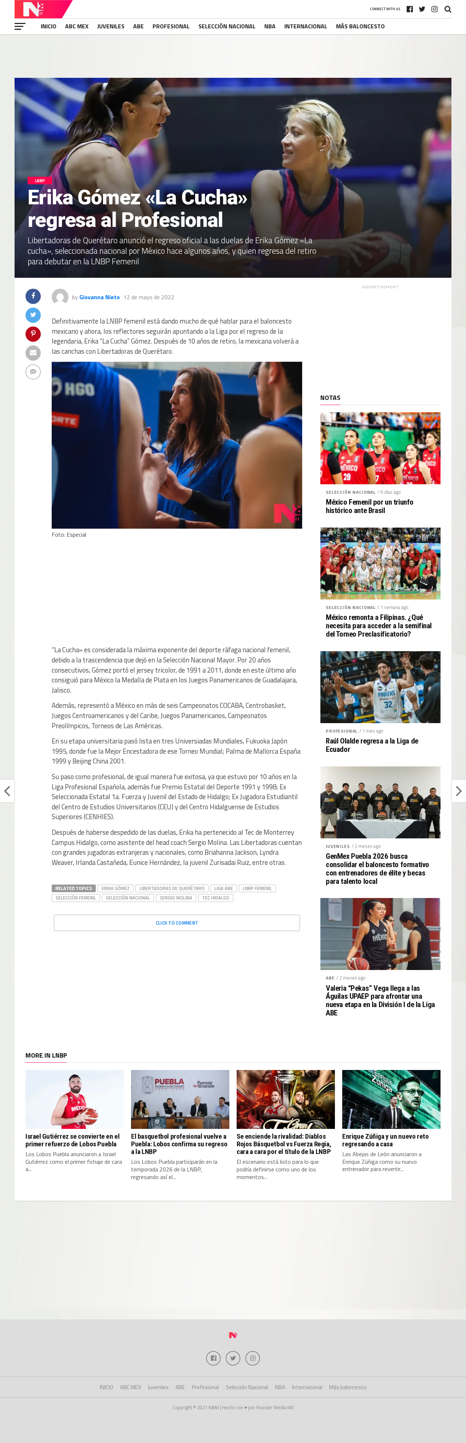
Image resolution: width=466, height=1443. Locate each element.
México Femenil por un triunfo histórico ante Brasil (370, 506)
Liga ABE (223, 888)
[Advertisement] (233, 56)
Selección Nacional (227, 26)
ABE (138, 26)
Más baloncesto (360, 26)
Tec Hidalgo (215, 897)
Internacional (305, 26)
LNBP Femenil (257, 888)
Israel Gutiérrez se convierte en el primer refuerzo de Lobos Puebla (72, 1140)
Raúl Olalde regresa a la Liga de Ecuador (372, 745)
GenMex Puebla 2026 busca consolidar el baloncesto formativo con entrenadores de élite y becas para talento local (377, 869)
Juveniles (111, 26)
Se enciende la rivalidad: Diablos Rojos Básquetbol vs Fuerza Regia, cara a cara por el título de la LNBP (284, 1144)
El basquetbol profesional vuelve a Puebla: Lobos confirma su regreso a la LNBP (179, 1144)
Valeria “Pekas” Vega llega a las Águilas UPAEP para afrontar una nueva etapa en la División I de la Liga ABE (380, 1001)
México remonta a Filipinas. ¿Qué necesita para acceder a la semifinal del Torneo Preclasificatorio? (379, 625)
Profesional (171, 26)
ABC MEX (76, 26)
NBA (270, 26)
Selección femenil (76, 897)
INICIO (48, 26)
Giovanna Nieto (99, 297)
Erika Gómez (116, 888)
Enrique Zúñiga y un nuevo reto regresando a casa (385, 1140)
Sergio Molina (176, 897)
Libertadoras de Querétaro (172, 888)
